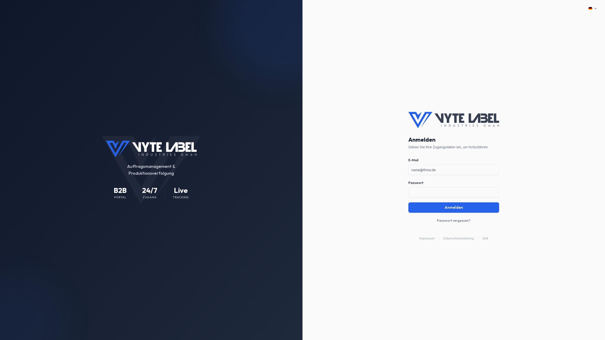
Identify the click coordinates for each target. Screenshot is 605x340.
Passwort (415, 183)
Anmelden (454, 207)
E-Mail (413, 160)
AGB (485, 238)
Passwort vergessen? (454, 220)
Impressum (427, 238)
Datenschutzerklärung (458, 238)
